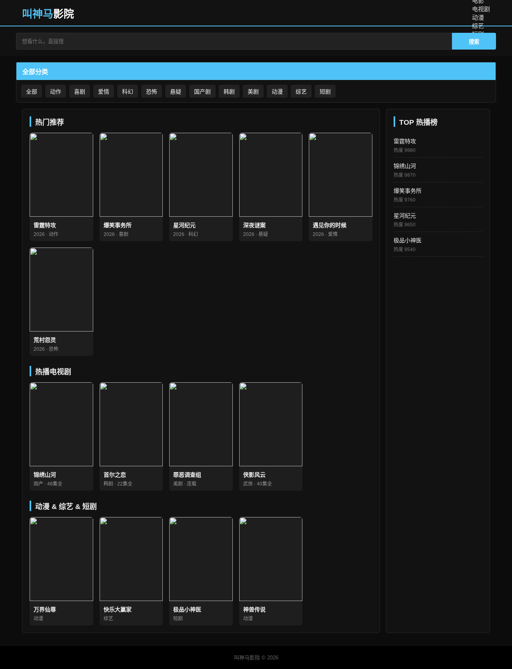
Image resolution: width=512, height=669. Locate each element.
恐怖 (151, 91)
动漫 (478, 17)
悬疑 (175, 91)
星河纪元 (405, 215)
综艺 (478, 25)
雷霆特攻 (405, 141)
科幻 (127, 91)
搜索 (474, 42)
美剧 (253, 91)
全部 (31, 91)
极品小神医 (408, 240)
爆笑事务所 (408, 191)
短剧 (325, 91)
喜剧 (79, 91)
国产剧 (202, 91)
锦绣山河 (405, 166)
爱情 (103, 91)
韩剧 (229, 91)
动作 (55, 91)
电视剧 (481, 9)
